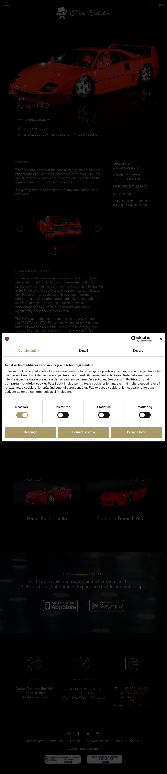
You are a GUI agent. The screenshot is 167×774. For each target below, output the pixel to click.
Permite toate (136, 432)
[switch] (63, 415)
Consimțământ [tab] (28, 350)
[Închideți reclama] (160, 338)
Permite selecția (83, 432)
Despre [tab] (138, 350)
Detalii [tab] (83, 350)
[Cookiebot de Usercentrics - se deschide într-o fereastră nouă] (134, 339)
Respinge (30, 432)
